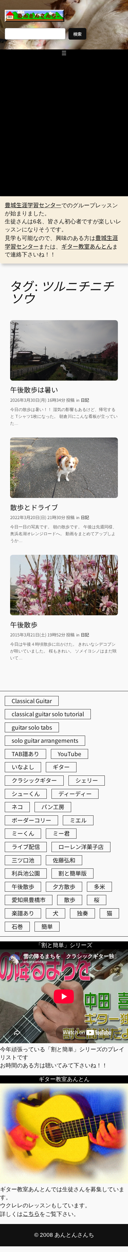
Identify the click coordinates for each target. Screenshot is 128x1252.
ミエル (78, 820)
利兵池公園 (26, 873)
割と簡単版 (72, 873)
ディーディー (75, 793)
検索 (77, 34)
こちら (31, 1213)
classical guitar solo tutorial (48, 714)
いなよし (23, 767)
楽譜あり (23, 913)
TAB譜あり (25, 754)
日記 (85, 400)
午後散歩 (24, 625)
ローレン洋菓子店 (81, 847)
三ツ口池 (23, 860)
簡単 (47, 926)
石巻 (17, 926)
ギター (61, 767)
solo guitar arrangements (45, 740)
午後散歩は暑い (34, 390)
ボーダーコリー (31, 820)
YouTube (69, 754)
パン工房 (52, 807)
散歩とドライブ (34, 507)
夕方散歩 (64, 886)
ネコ (17, 807)
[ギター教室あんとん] (64, 1181)
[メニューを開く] (64, 53)
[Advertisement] (64, 129)
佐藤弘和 (64, 860)
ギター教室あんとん (86, 246)
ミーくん (23, 833)
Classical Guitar (32, 701)
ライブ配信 (26, 847)
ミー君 (61, 833)
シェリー (86, 780)
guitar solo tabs (32, 727)
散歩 (69, 900)
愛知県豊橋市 (29, 900)
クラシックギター (34, 780)
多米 (99, 886)
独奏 (82, 913)
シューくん (26, 793)
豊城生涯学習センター (33, 205)
